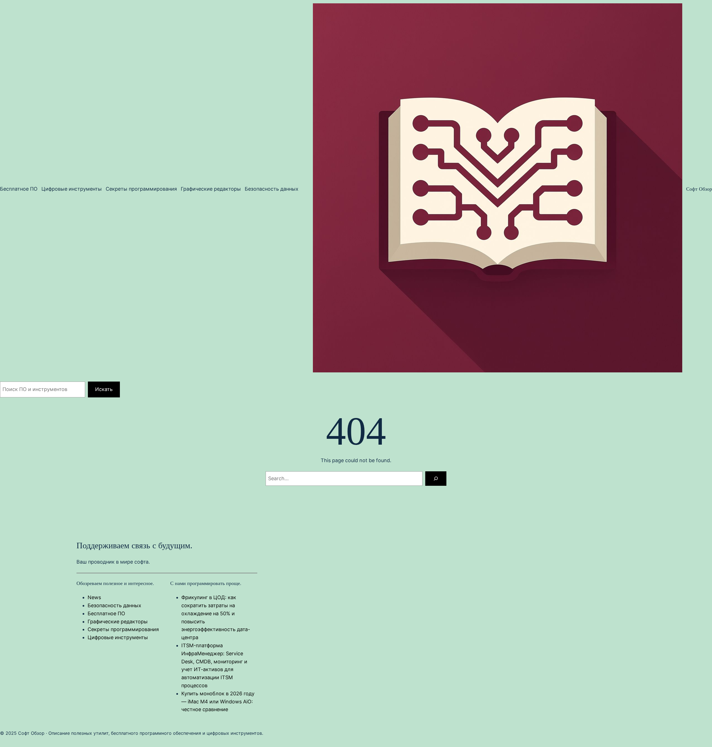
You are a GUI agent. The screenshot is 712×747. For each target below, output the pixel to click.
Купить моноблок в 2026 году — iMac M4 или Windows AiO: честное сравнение (217, 702)
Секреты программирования (123, 629)
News (94, 597)
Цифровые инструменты (118, 637)
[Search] (435, 478)
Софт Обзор (699, 189)
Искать (104, 389)
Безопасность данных (114, 605)
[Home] (497, 189)
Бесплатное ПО (106, 613)
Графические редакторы (118, 621)
